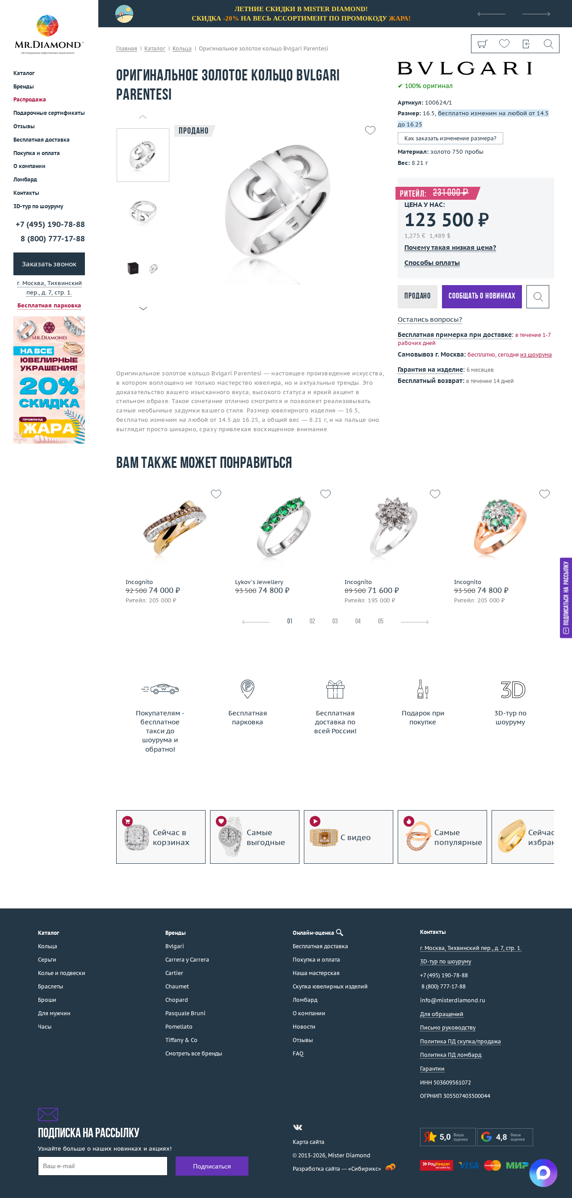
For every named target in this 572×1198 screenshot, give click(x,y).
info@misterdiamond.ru (452, 1000)
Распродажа (29, 99)
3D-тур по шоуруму (38, 206)
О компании (29, 166)
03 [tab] (335, 621)
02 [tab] (312, 621)
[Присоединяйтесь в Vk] (298, 1127)
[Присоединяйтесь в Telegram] (314, 1127)
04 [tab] (358, 621)
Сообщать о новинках (482, 296)
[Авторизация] (526, 44)
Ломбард (25, 179)
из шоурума (536, 354)
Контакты (26, 192)
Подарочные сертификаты (49, 112)
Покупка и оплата (36, 153)
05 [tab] (380, 621)
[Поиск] (548, 44)
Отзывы (24, 126)
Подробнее (169, 556)
